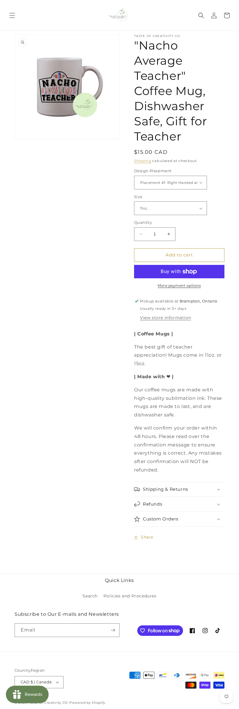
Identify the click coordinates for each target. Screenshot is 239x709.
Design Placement (152, 170)
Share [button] (147, 537)
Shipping (142, 161)
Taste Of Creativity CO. (48, 703)
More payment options (179, 285)
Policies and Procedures (130, 596)
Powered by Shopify (87, 703)
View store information (165, 317)
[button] (12, 15)
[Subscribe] (112, 630)
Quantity (143, 222)
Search (90, 596)
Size (138, 196)
